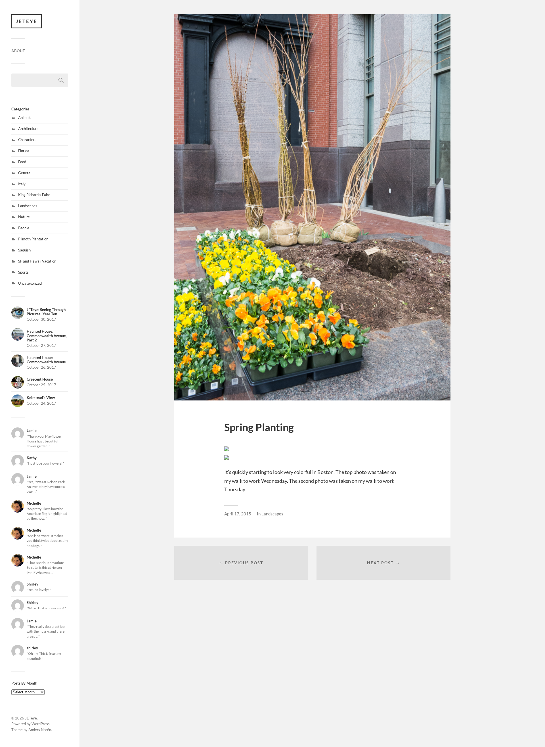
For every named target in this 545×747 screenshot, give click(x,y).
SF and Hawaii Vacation (37, 261)
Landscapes (27, 205)
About (18, 51)
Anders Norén (39, 729)
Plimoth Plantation (33, 239)
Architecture (28, 128)
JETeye (26, 21)
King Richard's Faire (34, 194)
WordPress (41, 723)
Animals (24, 117)
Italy (22, 184)
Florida (23, 150)
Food (22, 162)
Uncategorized (30, 283)
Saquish (24, 250)
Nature (24, 217)
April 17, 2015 (237, 513)
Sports (23, 272)
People (23, 228)
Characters (27, 139)
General (24, 173)
